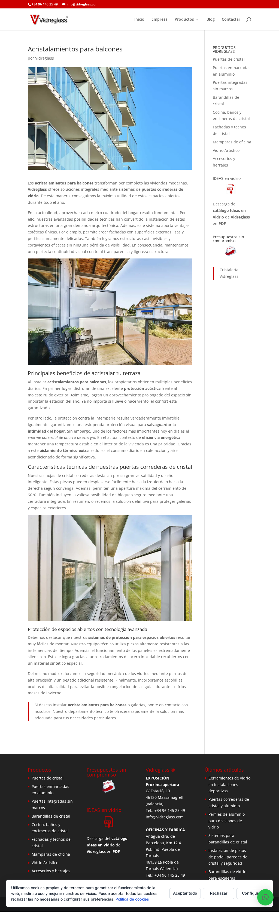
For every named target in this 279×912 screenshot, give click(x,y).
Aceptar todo (185, 893)
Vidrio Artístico (226, 150)
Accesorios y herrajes (51, 870)
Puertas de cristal (229, 59)
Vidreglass (44, 58)
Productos (184, 19)
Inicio (139, 19)
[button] (265, 897)
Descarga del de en (231, 213)
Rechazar (219, 893)
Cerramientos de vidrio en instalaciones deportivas (229, 784)
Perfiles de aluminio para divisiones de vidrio (226, 821)
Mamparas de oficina (232, 141)
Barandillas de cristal (51, 816)
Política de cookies (132, 899)
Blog (211, 19)
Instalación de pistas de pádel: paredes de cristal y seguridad (227, 857)
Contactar (231, 19)
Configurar (252, 893)
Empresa (159, 19)
